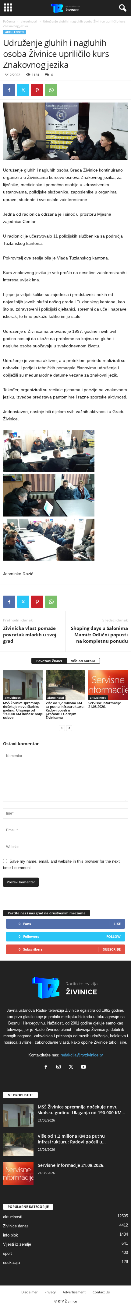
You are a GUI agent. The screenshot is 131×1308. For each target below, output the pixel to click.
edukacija (11, 1262)
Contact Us (101, 1292)
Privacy (50, 1292)
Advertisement (74, 1292)
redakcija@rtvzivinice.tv (82, 1055)
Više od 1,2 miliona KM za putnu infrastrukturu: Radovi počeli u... (72, 1139)
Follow (113, 936)
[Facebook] (9, 90)
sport (7, 1253)
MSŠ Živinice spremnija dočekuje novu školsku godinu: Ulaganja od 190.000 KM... (81, 1109)
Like (117, 923)
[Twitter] (23, 90)
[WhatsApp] (51, 90)
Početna (9, 21)
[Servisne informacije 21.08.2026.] (108, 685)
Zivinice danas (16, 1226)
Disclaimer (29, 1292)
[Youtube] (84, 1067)
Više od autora (83, 661)
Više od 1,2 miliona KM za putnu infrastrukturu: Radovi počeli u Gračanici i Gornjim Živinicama (65, 710)
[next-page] (69, 728)
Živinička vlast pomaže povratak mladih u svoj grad (29, 634)
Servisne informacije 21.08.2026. (104, 705)
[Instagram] (60, 1067)
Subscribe (112, 949)
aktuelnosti (29, 21)
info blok (10, 1235)
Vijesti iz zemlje (17, 1244)
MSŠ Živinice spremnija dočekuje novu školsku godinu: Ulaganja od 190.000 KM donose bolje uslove (23, 710)
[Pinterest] (37, 90)
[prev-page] (62, 728)
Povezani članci (49, 661)
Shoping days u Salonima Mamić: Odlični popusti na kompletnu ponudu (99, 634)
